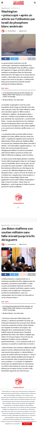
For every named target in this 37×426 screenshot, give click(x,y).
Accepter (27, 423)
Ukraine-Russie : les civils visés (13, 100)
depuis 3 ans (23, 31)
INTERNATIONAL (15, 8)
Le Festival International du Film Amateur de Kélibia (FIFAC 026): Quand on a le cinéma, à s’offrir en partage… (18, 95)
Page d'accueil (5, 8)
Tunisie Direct (12, 31)
